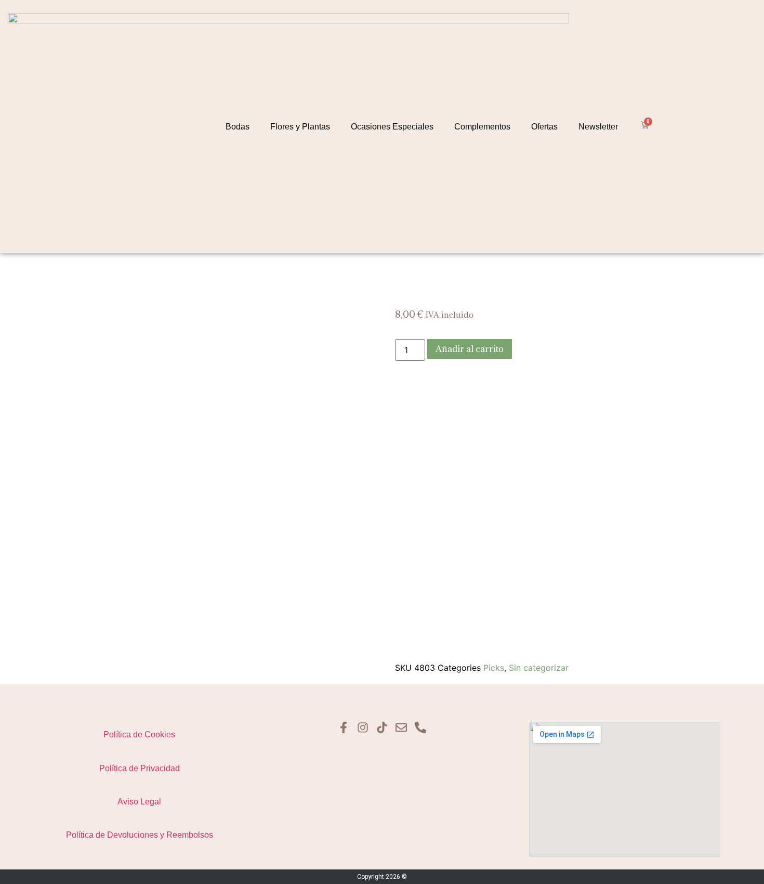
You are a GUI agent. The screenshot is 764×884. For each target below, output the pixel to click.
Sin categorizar (539, 667)
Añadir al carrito (470, 349)
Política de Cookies (139, 734)
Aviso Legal (139, 801)
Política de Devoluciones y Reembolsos (139, 834)
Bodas (237, 126)
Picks (493, 667)
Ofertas (544, 126)
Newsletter (598, 126)
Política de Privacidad (139, 768)
